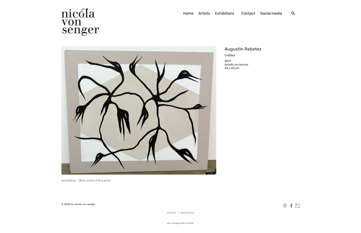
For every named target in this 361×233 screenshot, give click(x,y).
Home (188, 13)
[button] (293, 13)
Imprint (171, 212)
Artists (204, 13)
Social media (271, 13)
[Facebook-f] (291, 206)
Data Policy (187, 212)
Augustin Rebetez (243, 49)
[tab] (68, 180)
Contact (248, 13)
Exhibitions (224, 13)
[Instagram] (285, 206)
